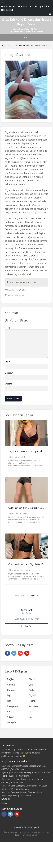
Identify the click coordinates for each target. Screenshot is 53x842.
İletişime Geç (26, 626)
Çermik (18, 513)
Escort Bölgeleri (31, 827)
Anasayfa (18, 827)
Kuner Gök (26, 610)
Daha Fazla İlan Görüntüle (26, 595)
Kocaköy (33, 706)
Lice (12, 457)
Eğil (16, 29)
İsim (7, 362)
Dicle (31, 689)
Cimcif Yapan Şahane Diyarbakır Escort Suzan (22, 779)
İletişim (4, 803)
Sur (30, 716)
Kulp (9, 711)
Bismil (13, 513)
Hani (27, 29)
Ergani (21, 29)
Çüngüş (24, 513)
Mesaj (7, 328)
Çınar (31, 684)
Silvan (17, 457)
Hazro (13, 570)
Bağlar (10, 679)
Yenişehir (23, 457)
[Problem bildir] (25, 37)
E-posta (9, 373)
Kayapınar (19, 570)
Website (8, 384)
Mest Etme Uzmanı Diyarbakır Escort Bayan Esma (23, 766)
